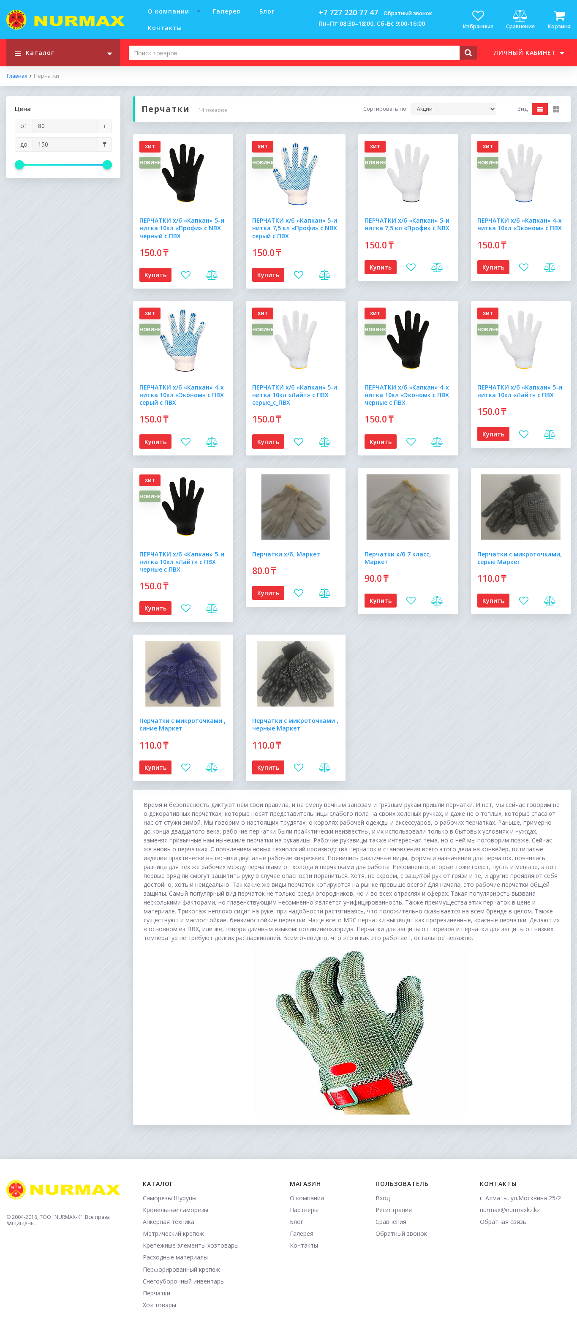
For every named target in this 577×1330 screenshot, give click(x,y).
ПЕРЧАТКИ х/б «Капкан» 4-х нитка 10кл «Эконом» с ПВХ (519, 224)
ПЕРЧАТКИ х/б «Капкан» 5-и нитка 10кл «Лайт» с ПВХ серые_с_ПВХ (294, 394)
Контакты (165, 28)
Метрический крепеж (173, 1233)
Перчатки (156, 1293)
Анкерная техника (168, 1222)
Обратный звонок (408, 13)
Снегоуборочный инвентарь (183, 1281)
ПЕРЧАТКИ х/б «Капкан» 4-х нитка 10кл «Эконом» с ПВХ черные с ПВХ (407, 394)
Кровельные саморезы (175, 1210)
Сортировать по (384, 109)
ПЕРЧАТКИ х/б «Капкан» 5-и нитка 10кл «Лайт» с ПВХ (519, 391)
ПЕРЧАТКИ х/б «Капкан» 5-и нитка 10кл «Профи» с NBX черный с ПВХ (181, 228)
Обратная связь (503, 1222)
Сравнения (391, 1222)
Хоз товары (159, 1305)
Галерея (226, 11)
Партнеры (304, 1210)
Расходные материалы (175, 1257)
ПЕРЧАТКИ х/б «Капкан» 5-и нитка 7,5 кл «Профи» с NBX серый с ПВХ (294, 228)
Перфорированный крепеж (181, 1269)
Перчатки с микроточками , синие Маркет (182, 724)
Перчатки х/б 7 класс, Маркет (398, 558)
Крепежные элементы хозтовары (191, 1245)
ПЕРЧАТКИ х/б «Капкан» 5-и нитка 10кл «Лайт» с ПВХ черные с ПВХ (181, 561)
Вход (383, 1198)
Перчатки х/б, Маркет (286, 554)
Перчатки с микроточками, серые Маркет (519, 558)
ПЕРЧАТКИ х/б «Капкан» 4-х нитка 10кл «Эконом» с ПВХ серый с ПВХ (181, 394)
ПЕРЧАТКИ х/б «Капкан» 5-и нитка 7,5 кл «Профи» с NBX (407, 224)
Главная (16, 76)
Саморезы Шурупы (169, 1198)
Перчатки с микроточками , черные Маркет (295, 724)
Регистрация (394, 1210)
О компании (168, 11)
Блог (267, 11)
